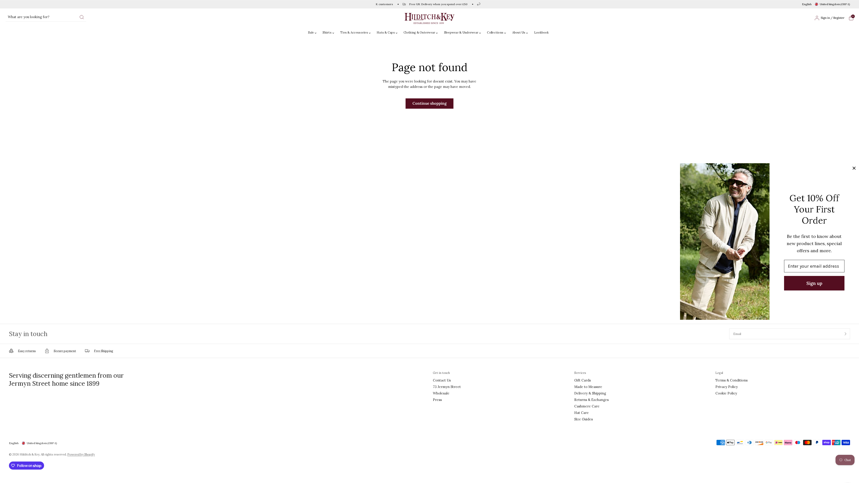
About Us (518, 32)
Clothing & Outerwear (419, 32)
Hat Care (581, 413)
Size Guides (583, 419)
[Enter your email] (845, 333)
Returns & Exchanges (591, 400)
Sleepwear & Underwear (461, 32)
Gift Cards (582, 380)
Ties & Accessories (354, 32)
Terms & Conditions (731, 380)
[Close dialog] (854, 168)
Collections (495, 32)
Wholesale (441, 393)
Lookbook (541, 32)
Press (437, 400)
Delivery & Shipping (590, 393)
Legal (719, 372)
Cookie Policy (726, 393)
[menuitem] (313, 33)
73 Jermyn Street (447, 387)
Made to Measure (588, 387)
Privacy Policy (726, 387)
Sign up (814, 283)
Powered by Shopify (81, 454)
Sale (311, 32)
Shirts (327, 32)
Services (580, 372)
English (807, 4)
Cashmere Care (587, 406)
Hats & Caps (386, 32)
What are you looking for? (28, 17)
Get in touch (441, 372)
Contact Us (442, 380)
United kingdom (835, 4)
